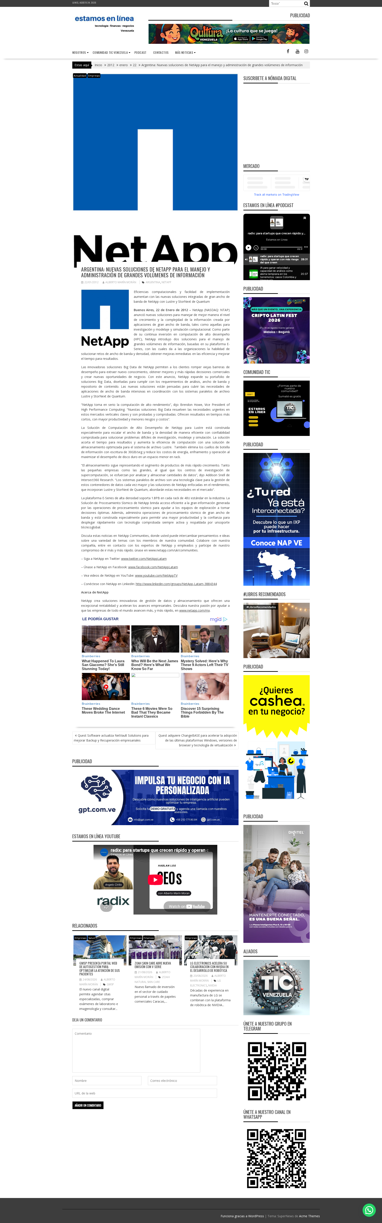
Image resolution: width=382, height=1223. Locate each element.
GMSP (110, 984)
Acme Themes (309, 1216)
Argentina (153, 282)
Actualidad (80, 75)
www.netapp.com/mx (194, 610)
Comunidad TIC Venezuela (110, 52)
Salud (91, 938)
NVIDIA (212, 985)
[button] (369, 1210)
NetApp (166, 282)
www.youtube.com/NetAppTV (156, 575)
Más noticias (184, 52)
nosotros (79, 52)
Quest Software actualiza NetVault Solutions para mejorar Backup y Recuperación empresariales (111, 737)
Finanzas (149, 938)
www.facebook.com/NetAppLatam (153, 567)
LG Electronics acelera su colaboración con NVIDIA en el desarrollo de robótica (209, 967)
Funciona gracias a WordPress (242, 1216)
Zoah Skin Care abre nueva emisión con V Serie (153, 965)
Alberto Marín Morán (120, 282)
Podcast (140, 52)
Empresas (94, 75)
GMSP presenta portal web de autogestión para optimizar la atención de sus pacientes (99, 968)
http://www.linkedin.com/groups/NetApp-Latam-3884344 (176, 584)
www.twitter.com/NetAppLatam (144, 559)
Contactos (161, 52)
